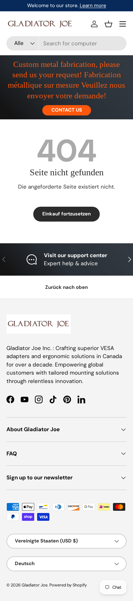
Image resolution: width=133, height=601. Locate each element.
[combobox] (66, 43)
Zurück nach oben (66, 287)
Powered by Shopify (68, 585)
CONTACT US (66, 110)
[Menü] (123, 24)
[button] (108, 24)
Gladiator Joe (34, 585)
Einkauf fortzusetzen (66, 214)
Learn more (93, 5)
